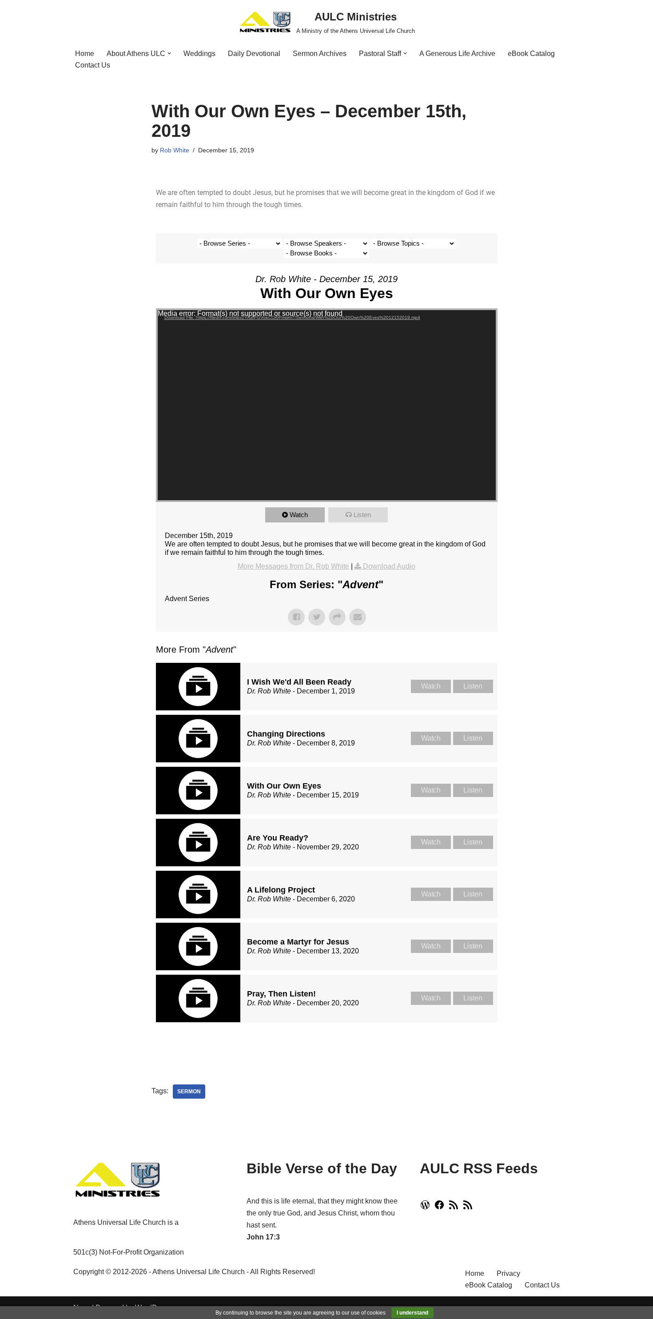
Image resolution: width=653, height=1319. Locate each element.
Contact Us (92, 65)
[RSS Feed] (453, 1207)
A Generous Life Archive (457, 53)
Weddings (199, 53)
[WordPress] (425, 1207)
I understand (412, 1313)
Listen (362, 514)
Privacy (508, 1273)
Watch (299, 514)
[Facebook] (439, 1207)
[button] (169, 53)
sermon (189, 1091)
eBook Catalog (531, 53)
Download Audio (389, 566)
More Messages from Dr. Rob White (293, 566)
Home (84, 53)
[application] (327, 405)
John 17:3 (263, 1237)
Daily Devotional (254, 53)
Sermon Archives (319, 53)
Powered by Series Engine (465, 1044)
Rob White (174, 150)
